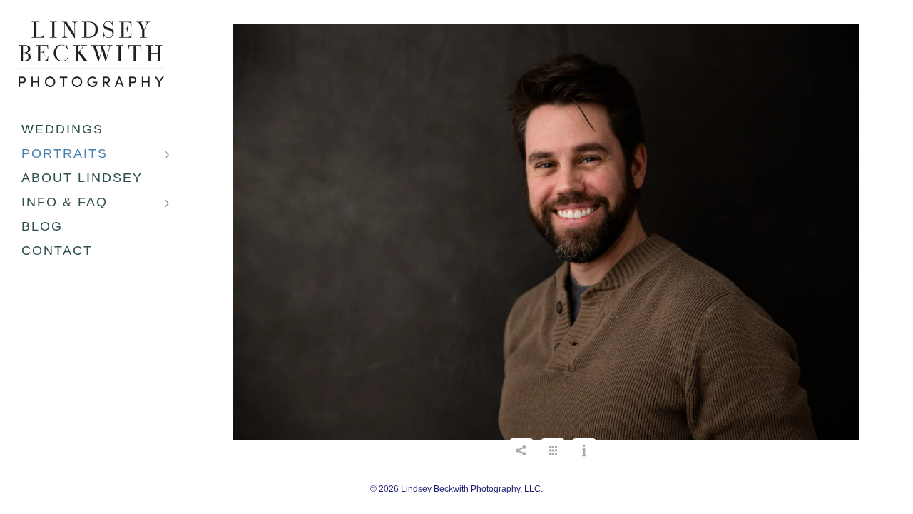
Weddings (62, 129)
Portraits (64, 153)
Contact (57, 250)
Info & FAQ (64, 202)
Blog (42, 226)
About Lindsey (82, 178)
